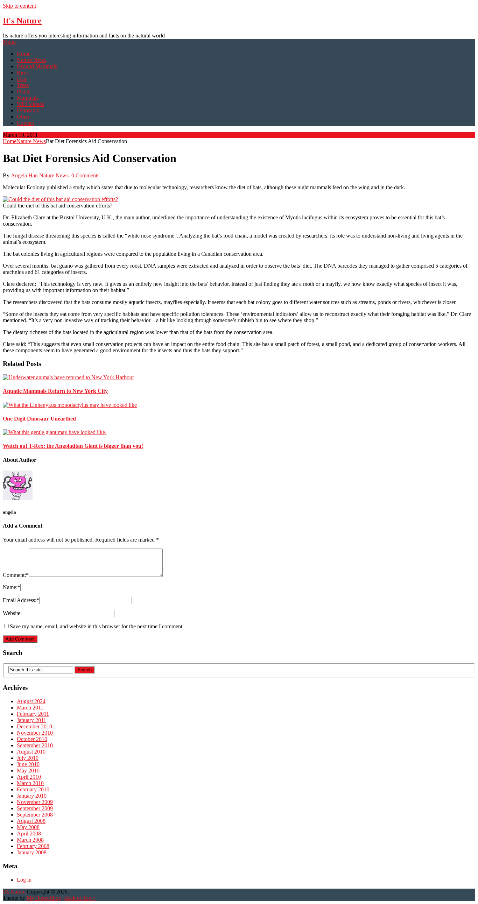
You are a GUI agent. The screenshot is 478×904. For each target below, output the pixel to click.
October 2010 (32, 739)
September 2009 (35, 808)
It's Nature (22, 20)
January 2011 (31, 720)
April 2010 (29, 777)
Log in (24, 880)
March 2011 (30, 708)
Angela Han (24, 175)
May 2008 (28, 827)
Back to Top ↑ (80, 898)
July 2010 (27, 758)
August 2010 (31, 752)
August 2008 (31, 821)
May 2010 (28, 771)
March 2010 (30, 783)
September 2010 (35, 745)
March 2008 (30, 840)
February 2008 (33, 846)
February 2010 (33, 789)
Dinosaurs (28, 110)
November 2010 (35, 733)
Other (23, 117)
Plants (23, 91)
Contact (25, 123)
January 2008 (32, 852)
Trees (23, 85)
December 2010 (34, 726)
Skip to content (19, 6)
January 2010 (32, 796)
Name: (11, 587)
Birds (23, 73)
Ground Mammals (37, 66)
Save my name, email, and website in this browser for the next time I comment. (97, 626)
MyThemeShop (44, 898)
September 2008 (35, 815)
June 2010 (28, 764)
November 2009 (35, 802)
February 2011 (33, 714)
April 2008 (29, 833)
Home (23, 54)
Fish (21, 79)
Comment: (16, 575)
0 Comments (85, 175)
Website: (12, 613)
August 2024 (31, 701)
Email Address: (21, 600)
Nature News (31, 60)
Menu (9, 42)
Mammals (27, 98)
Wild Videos (30, 104)
